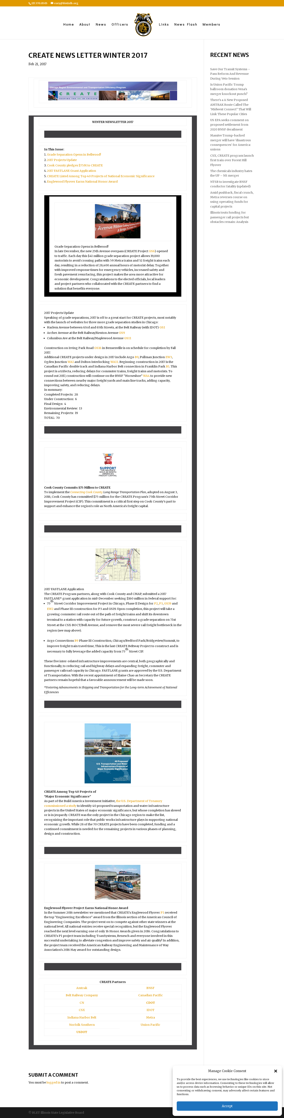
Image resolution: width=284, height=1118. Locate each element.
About (85, 24)
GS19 (167, 603)
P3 (161, 603)
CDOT (150, 1003)
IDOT (150, 1010)
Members (212, 24)
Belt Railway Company (82, 995)
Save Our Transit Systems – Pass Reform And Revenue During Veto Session (230, 73)
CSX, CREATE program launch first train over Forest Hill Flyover (232, 160)
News (101, 24)
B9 (136, 357)
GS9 (122, 333)
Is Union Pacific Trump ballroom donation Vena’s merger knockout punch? (228, 89)
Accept (227, 1106)
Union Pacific (150, 1025)
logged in (54, 1082)
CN (82, 1003)
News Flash (186, 24)
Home (68, 24)
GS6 (152, 251)
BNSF (150, 988)
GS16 (97, 348)
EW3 (168, 357)
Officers (120, 24)
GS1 (162, 327)
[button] (276, 1071)
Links (164, 24)
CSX (82, 1010)
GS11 (127, 338)
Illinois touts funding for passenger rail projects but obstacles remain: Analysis (229, 217)
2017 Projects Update (62, 160)
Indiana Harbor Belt (81, 1017)
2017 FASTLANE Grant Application (71, 171)
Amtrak (81, 988)
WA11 (114, 362)
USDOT (82, 1032)
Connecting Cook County (86, 492)
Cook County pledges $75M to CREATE (75, 165)
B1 (167, 366)
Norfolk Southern (82, 1025)
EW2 (50, 609)
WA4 (146, 376)
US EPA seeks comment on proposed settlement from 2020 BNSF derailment (229, 124)
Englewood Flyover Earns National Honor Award (82, 181)
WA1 (71, 362)
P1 (162, 912)
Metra (150, 1017)
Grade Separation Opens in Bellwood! (74, 154)
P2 (156, 603)
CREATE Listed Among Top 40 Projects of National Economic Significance (100, 176)
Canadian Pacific (150, 995)
